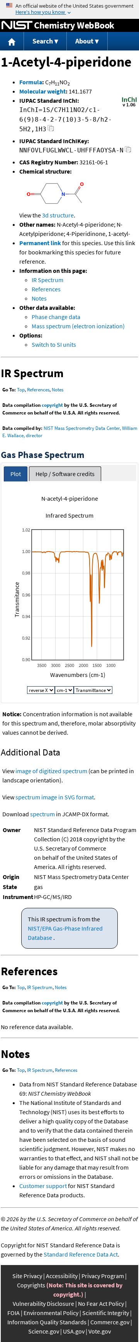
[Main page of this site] (12, 41)
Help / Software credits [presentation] (65, 474)
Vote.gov (99, 1331)
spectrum (42, 814)
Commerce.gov (109, 1322)
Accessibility (62, 1276)
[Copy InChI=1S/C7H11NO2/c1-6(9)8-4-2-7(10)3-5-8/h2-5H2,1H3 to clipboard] (50, 130)
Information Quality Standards (46, 1322)
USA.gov (74, 1331)
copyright (52, 405)
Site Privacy (27, 1276)
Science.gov (43, 1331)
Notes (39, 298)
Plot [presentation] (15, 474)
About (84, 41)
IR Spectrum (47, 280)
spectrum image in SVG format (54, 797)
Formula (30, 82)
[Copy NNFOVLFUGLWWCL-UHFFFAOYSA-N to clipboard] (128, 151)
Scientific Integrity (105, 1313)
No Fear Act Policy (101, 1303)
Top (21, 389)
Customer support (43, 1186)
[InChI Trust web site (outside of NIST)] (129, 106)
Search (42, 41)
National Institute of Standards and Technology (17, 25)
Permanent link (40, 243)
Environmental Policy (51, 1313)
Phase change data (56, 317)
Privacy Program (102, 1276)
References (46, 289)
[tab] (15, 473)
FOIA (13, 1313)
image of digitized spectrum (51, 771)
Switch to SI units (54, 344)
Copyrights (31, 1285)
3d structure (58, 215)
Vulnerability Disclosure (43, 1303)
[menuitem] (12, 41)
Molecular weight (42, 91)
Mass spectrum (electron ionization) (78, 326)
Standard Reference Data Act (81, 1254)
